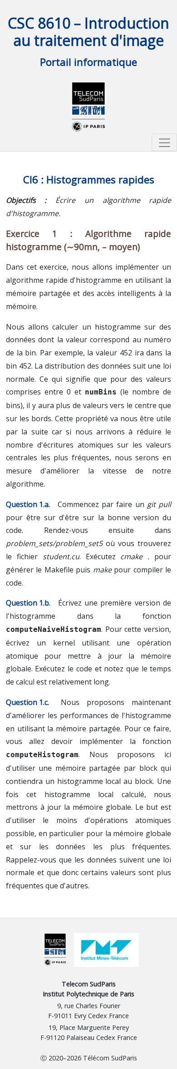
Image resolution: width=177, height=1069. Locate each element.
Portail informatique (88, 62)
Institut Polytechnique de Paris (88, 994)
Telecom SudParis (89, 984)
